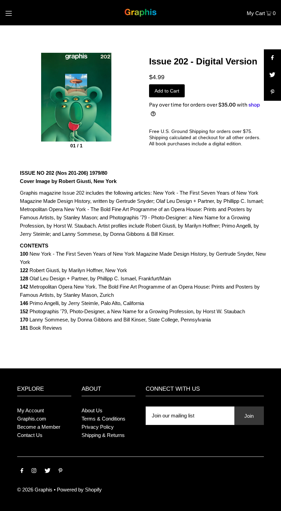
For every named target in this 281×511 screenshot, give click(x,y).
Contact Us (29, 435)
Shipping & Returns (103, 435)
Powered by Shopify (79, 489)
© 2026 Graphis (34, 489)
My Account (30, 410)
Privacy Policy (98, 427)
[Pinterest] (60, 471)
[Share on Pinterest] (272, 92)
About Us (92, 410)
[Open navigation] (22, 12)
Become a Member (38, 427)
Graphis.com (31, 419)
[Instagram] (34, 471)
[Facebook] (22, 471)
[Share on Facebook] (272, 57)
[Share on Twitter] (272, 75)
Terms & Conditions (103, 419)
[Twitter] (47, 471)
